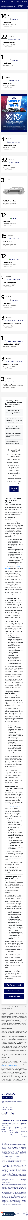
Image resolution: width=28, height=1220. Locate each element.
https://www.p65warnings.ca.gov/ (9, 1065)
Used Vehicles (5, 1125)
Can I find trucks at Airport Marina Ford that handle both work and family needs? (14, 420)
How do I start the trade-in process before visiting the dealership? (13, 435)
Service (18, 1120)
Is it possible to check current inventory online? (12, 442)
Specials (12, 1120)
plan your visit (13, 479)
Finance (24, 1120)
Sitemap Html (19, 1214)
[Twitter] (9, 1113)
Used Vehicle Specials (11, 1129)
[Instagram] (6, 1113)
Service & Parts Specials (11, 1134)
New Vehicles (4, 1123)
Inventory (5, 1120)
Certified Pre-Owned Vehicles (4, 1129)
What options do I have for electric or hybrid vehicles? (13, 427)
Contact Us (8, 1097)
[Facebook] (3, 1113)
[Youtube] (12, 1113)
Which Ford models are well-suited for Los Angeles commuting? (13, 412)
